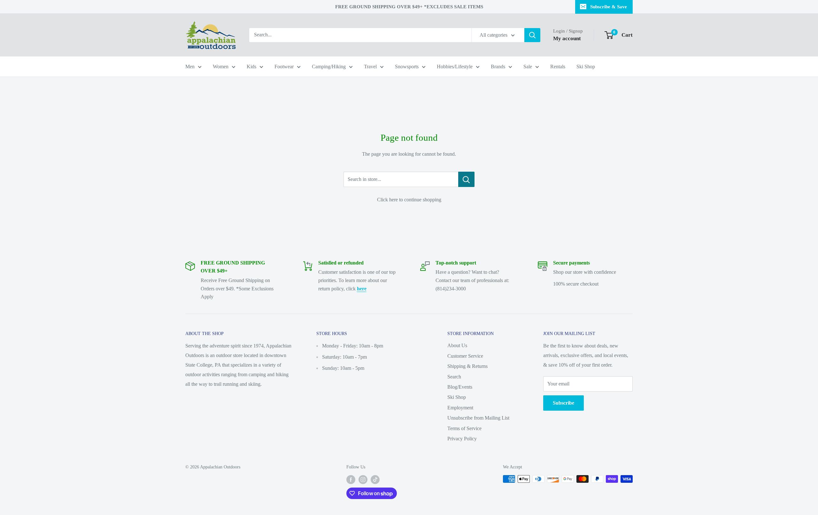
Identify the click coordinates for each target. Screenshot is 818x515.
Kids (251, 66)
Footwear (284, 66)
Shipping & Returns (467, 366)
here (362, 288)
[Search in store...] (466, 179)
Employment (460, 407)
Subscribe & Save (608, 6)
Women (220, 66)
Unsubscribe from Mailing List (478, 418)
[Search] (532, 35)
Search (454, 376)
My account (567, 38)
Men (190, 66)
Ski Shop (585, 66)
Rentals (557, 66)
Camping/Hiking (329, 66)
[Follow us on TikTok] (375, 479)
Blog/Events (459, 387)
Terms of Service (464, 428)
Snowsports (407, 66)
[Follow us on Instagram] (363, 479)
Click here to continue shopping (409, 199)
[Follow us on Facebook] (350, 479)
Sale (527, 66)
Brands (498, 66)
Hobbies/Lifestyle (455, 66)
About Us (457, 345)
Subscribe (563, 403)
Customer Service (465, 356)
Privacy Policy (462, 438)
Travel (370, 66)
